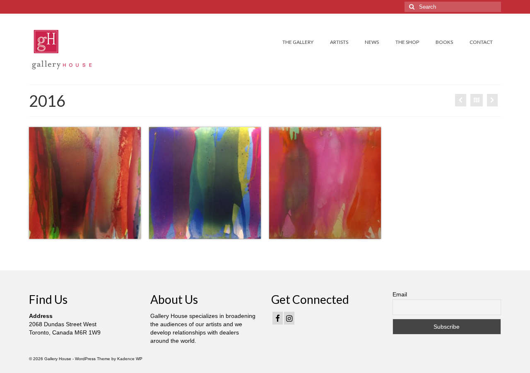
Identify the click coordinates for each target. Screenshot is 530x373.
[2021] (492, 100)
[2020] (460, 100)
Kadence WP (129, 358)
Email (400, 294)
